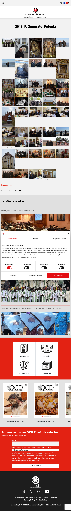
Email (14, 440)
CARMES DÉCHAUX (34, 14)
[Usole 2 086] (62, 42)
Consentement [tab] (12, 238)
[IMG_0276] (35, 174)
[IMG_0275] (35, 142)
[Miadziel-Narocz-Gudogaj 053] (62, 102)
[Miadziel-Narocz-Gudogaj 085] (62, 68)
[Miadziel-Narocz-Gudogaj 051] (8, 116)
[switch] (26, 267)
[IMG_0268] (8, 132)
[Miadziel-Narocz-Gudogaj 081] (8, 83)
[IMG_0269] (62, 111)
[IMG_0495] (62, 153)
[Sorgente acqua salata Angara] (21, 68)
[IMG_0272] (21, 111)
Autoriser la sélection (35, 275)
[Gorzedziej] (62, 83)
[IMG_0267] (21, 132)
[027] (49, 92)
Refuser (13, 275)
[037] (35, 92)
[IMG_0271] (35, 111)
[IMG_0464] (21, 173)
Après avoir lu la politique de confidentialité (28, 453)
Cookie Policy (41, 500)
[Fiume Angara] (62, 131)
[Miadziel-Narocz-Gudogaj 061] (49, 102)
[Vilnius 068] (21, 83)
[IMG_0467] (8, 173)
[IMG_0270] (49, 111)
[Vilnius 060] (21, 48)
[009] (8, 102)
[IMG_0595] (21, 153)
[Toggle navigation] (3, 2)
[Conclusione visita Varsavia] (21, 92)
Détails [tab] (35, 238)
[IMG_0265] (49, 132)
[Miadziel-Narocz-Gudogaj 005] (8, 159)
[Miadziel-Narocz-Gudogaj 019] (49, 141)
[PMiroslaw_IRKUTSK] (35, 63)
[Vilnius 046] (35, 48)
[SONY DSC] (8, 141)
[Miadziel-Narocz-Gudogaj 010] (62, 141)
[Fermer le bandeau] (68, 233)
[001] (21, 102)
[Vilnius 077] (35, 83)
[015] (62, 92)
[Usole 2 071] (8, 63)
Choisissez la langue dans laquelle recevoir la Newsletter (31, 448)
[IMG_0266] (35, 132)
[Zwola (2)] (8, 42)
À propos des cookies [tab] (59, 238)
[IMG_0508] (49, 153)
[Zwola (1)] (49, 83)
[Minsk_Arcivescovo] (49, 63)
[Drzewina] (8, 92)
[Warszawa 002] (35, 102)
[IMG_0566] (35, 153)
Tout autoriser (57, 275)
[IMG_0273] (21, 142)
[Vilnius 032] (49, 48)
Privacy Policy (29, 500)
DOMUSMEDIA (25, 505)
